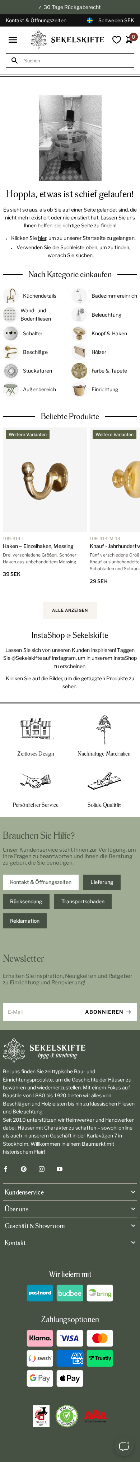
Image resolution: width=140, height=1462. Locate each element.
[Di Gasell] (41, 1416)
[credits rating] (95, 1416)
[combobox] (76, 61)
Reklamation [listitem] (24, 921)
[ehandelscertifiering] (66, 1416)
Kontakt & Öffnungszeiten (36, 20)
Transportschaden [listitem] (82, 901)
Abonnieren (104, 1012)
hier (42, 238)
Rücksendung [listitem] (26, 901)
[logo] (67, 40)
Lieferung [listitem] (101, 882)
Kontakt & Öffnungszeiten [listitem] (40, 882)
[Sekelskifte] (70, 1051)
